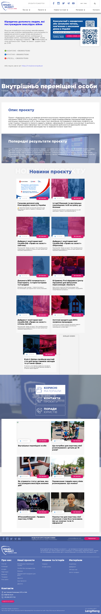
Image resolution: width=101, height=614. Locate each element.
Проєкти (41, 10)
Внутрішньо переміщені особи (25, 564)
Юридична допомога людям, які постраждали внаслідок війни (24, 23)
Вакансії (4, 574)
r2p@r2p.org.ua (8, 594)
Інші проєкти (21, 581)
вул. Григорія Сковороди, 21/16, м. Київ (15, 592)
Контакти (96, 10)
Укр (81, 3)
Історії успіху (46, 566)
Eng (85, 3)
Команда (4, 566)
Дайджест (72, 566)
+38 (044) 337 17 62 (9, 597)
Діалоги (20, 578)
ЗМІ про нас (73, 569)
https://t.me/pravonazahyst (32, 66)
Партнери (4, 572)
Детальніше (42, 198)
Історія (3, 569)
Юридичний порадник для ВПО (26, 574)
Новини (44, 564)
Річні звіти (4, 579)
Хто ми (3, 564)
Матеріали (79, 10)
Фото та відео (74, 572)
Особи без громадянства (26, 568)
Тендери (4, 577)
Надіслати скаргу (7, 601)
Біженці (20, 571)
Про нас (25, 10)
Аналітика (72, 564)
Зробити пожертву (36, 3)
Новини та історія (60, 10)
